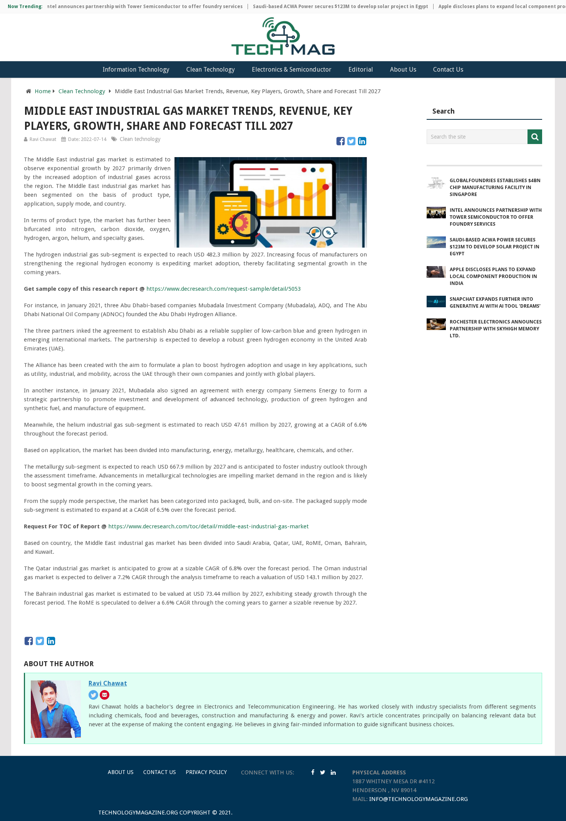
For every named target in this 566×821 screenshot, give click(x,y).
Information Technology (136, 69)
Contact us (159, 772)
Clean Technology (210, 69)
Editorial (360, 69)
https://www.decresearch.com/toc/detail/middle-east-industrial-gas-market (208, 526)
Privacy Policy (206, 772)
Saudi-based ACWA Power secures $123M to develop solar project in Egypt (324, 6)
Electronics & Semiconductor (292, 69)
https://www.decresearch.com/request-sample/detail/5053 (223, 288)
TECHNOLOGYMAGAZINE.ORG (138, 812)
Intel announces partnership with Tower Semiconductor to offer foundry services (127, 6)
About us (121, 772)
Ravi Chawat (43, 139)
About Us (403, 69)
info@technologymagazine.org (418, 799)
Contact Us (448, 69)
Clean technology (140, 139)
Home (43, 91)
